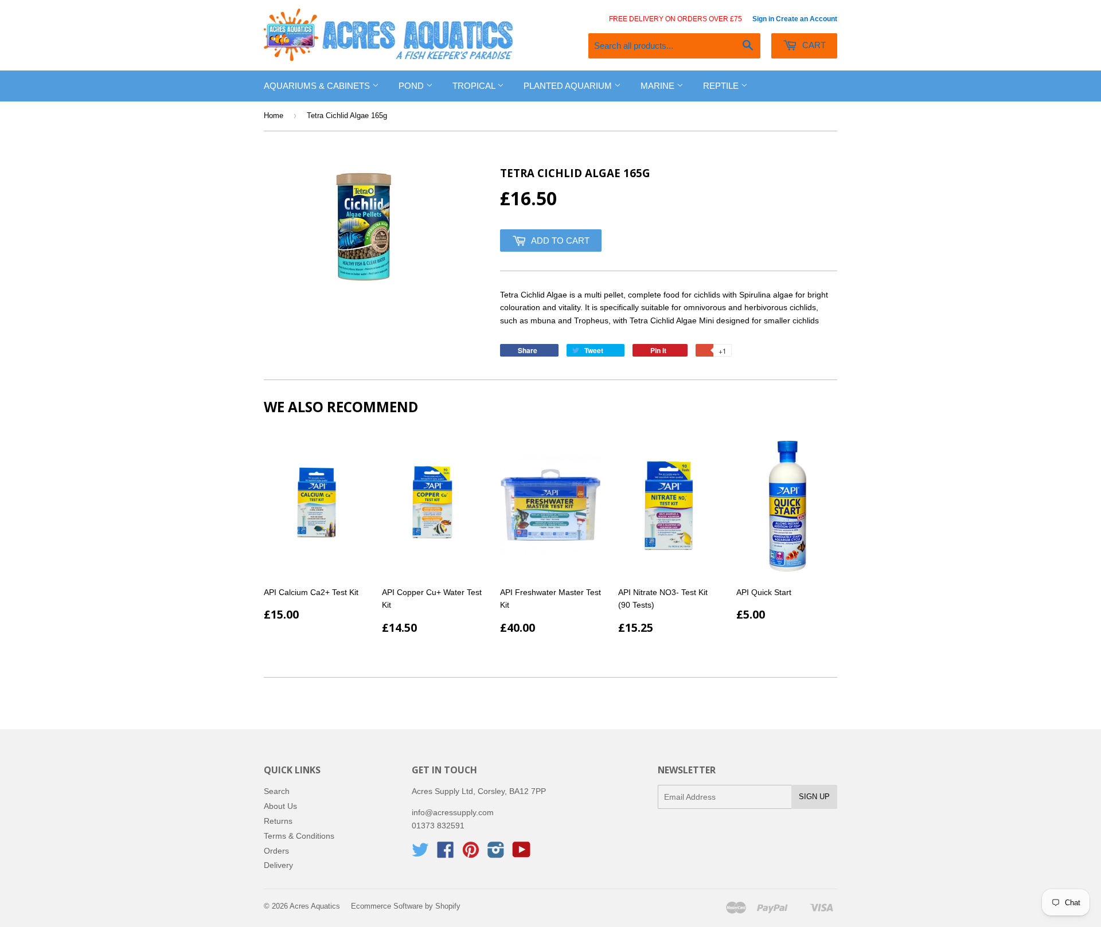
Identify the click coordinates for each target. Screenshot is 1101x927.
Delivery (278, 865)
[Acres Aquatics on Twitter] (420, 853)
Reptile (722, 86)
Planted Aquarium (569, 86)
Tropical (474, 86)
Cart (813, 45)
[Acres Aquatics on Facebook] (445, 853)
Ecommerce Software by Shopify (405, 906)
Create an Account (806, 19)
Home (273, 115)
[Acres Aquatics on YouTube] (521, 853)
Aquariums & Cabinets (318, 86)
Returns (278, 821)
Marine (659, 86)
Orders (276, 850)
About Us (280, 806)
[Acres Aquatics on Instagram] (496, 853)
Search (277, 791)
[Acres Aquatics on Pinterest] (470, 853)
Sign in (763, 19)
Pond (412, 86)
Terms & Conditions (299, 835)
